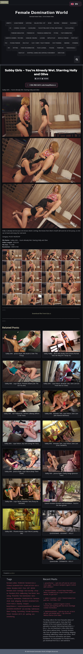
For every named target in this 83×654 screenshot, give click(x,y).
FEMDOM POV (27, 598)
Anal (12, 601)
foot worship (28, 591)
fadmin (46, 78)
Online (9, 588)
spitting (28, 614)
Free (24, 588)
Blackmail (73, 23)
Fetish (9, 614)
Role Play (26, 43)
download (36, 606)
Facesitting (21, 611)
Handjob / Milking (31, 38)
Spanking (75, 43)
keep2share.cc (12, 606)
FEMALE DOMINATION (15, 585)
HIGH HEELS (11, 604)
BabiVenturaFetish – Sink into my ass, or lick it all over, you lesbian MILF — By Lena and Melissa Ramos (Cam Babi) (59, 613)
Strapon (26, 604)
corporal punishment (25, 606)
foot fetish (32, 593)
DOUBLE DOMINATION (30, 601)
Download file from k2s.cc (41, 313)
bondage (20, 591)
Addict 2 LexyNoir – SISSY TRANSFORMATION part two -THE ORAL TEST (59, 599)
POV (6, 43)
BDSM (49, 23)
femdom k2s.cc (30, 583)
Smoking (66, 43)
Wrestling (61, 53)
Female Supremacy (32, 611)
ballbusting (24, 593)
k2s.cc (37, 585)
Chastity (19, 604)
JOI (24, 614)
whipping (18, 601)
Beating (56, 23)
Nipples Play (51, 38)
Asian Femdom (18, 23)
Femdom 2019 (17, 614)
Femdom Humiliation (17, 33)
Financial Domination (44, 33)
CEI (10, 28)
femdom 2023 (17, 588)
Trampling (60, 48)
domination (17, 598)
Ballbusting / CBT (39, 23)
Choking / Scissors (20, 28)
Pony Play (74, 38)
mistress (10, 598)
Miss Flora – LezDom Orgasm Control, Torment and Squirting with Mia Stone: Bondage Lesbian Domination (59, 606)
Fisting (56, 33)
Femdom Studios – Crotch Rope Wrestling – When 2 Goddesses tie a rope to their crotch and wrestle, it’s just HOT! (59, 592)
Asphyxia (28, 23)
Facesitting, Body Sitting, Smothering (50, 28)
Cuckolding (32, 28)
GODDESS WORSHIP (14, 609)
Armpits (8, 23)
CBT (28, 588)
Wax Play (21, 53)
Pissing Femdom (15, 43)
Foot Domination (66, 33)
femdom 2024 (14, 593)
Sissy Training (56, 43)
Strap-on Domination (27, 48)
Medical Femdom (63, 38)
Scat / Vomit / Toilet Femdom (41, 43)
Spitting (15, 48)
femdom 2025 (11, 591)
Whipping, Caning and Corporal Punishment (41, 53)
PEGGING (15, 596)
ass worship (26, 609)
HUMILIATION (29, 585)
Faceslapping (69, 28)
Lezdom (42, 38)
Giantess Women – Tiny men (14, 38)
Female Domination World (41, 12)
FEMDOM (21, 583)
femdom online (12, 583)
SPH (9, 48)
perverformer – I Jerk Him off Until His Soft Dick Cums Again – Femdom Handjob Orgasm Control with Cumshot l (60, 585)
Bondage (65, 23)
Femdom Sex (30, 33)
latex (33, 596)
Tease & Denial (41, 48)
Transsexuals (70, 48)
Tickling (51, 48)
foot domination (25, 596)
